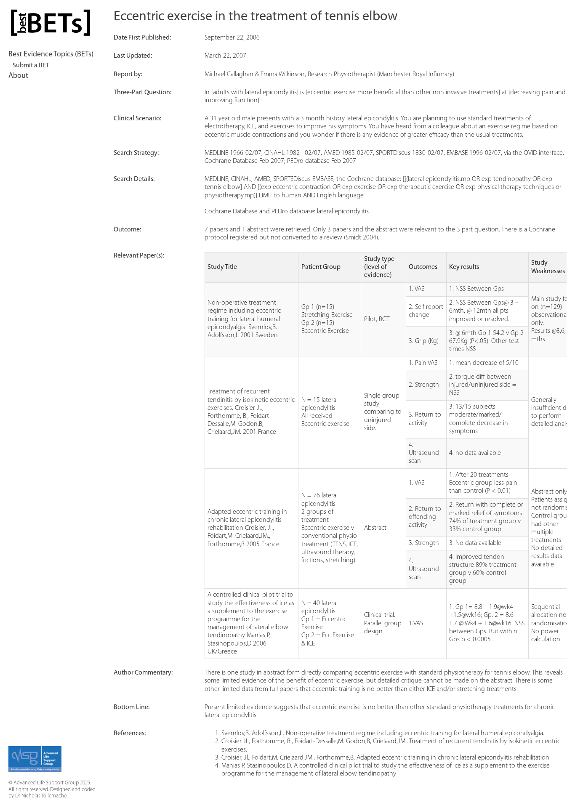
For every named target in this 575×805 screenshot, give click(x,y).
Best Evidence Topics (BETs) (50, 54)
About (18, 76)
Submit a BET (31, 65)
